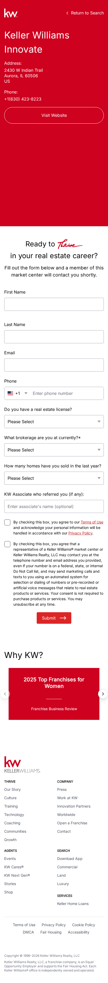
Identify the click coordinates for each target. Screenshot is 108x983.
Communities (15, 831)
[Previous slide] (5, 694)
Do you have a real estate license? (38, 409)
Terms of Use (92, 522)
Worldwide (66, 814)
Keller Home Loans (73, 903)
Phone (10, 381)
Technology (14, 814)
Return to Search (87, 12)
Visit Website (54, 115)
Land (61, 875)
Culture (10, 798)
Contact (64, 831)
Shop (8, 892)
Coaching (12, 823)
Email (9, 352)
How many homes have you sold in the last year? (52, 465)
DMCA (28, 932)
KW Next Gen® (17, 875)
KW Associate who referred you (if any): (44, 494)
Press (62, 789)
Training (11, 806)
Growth (10, 839)
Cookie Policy (83, 925)
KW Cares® (14, 867)
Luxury (63, 883)
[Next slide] (103, 694)
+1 (17, 393)
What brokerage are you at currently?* (42, 437)
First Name (14, 292)
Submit (49, 618)
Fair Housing (51, 932)
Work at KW (67, 798)
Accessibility (78, 932)
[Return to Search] (11, 13)
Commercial (67, 867)
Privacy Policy (80, 533)
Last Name (14, 324)
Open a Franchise (72, 823)
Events (10, 858)
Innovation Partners (73, 806)
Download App (70, 858)
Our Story (12, 789)
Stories (10, 883)
